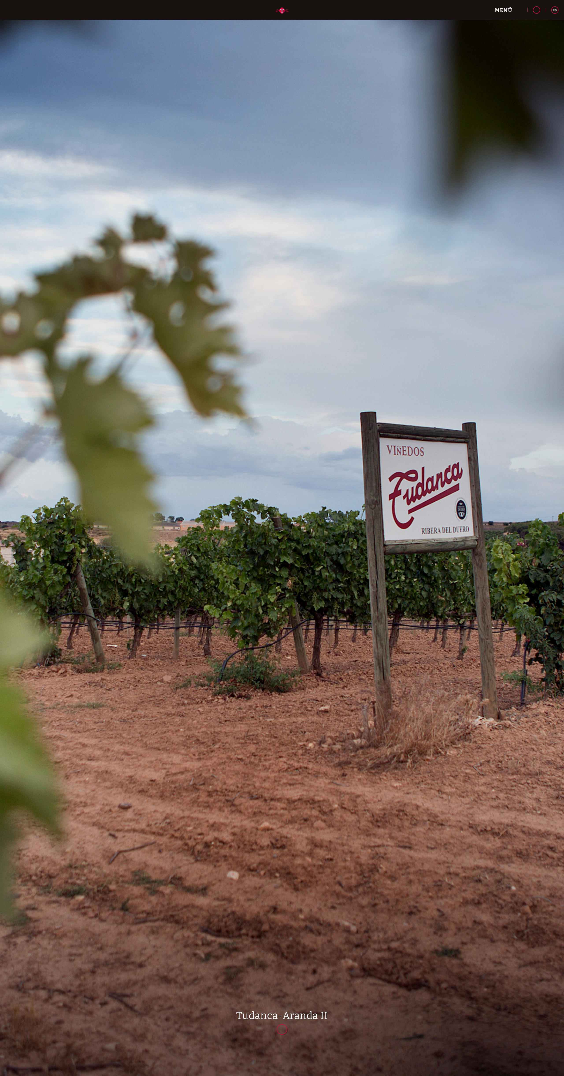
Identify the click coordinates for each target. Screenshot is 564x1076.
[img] (282, 538)
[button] (508, 10)
